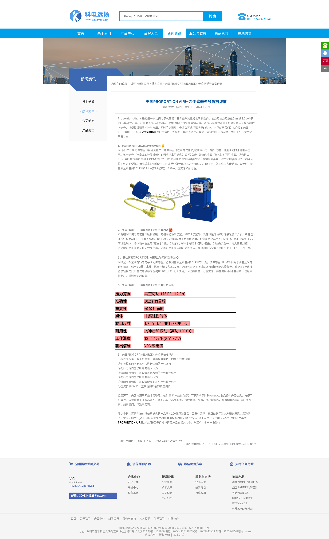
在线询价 (245, 33)
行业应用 (200, 492)
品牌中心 (133, 487)
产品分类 (133, 482)
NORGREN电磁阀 (242, 498)
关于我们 (104, 33)
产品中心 (127, 33)
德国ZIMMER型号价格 (245, 482)
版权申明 (164, 534)
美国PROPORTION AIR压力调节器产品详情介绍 (154, 441)
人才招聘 (145, 518)
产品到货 (88, 130)
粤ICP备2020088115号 (196, 528)
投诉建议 (200, 487)
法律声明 (150, 534)
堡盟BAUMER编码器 (244, 487)
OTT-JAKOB (239, 503)
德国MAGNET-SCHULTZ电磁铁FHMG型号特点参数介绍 (224, 444)
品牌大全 (151, 33)
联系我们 (221, 33)
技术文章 (88, 111)
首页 (80, 33)
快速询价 (200, 482)
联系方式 (178, 534)
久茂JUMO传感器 (242, 508)
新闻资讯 (174, 33)
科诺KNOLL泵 (240, 492)
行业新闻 (88, 101)
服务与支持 (197, 33)
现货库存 (133, 492)
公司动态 (88, 120)
